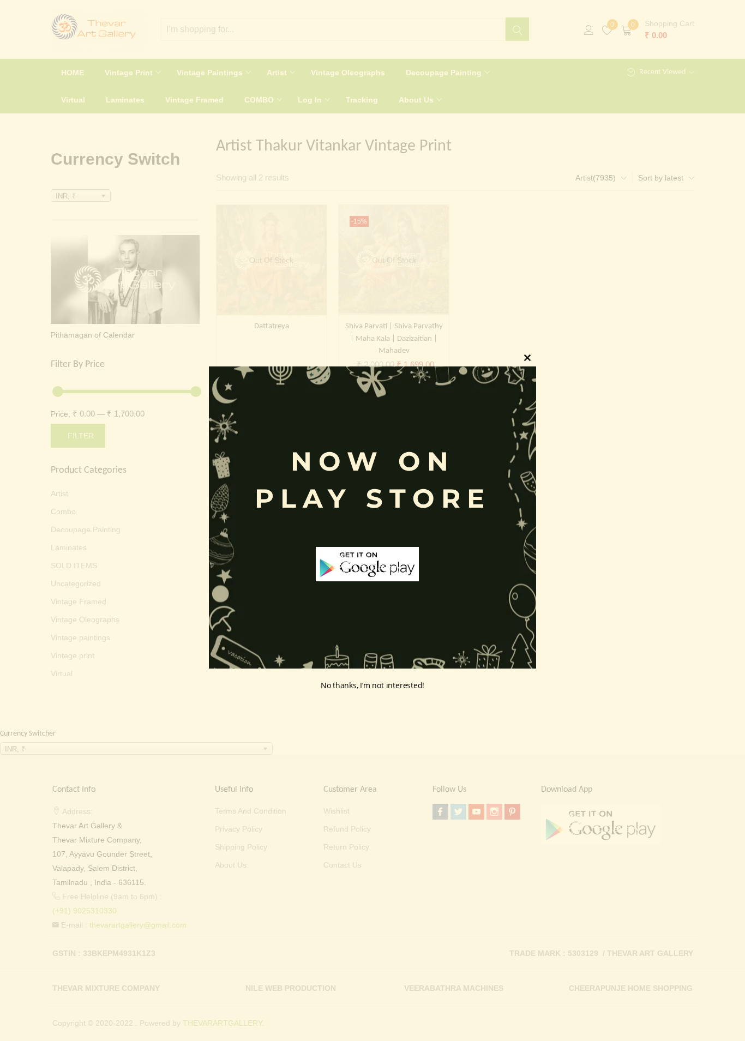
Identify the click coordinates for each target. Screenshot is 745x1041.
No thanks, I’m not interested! (372, 686)
